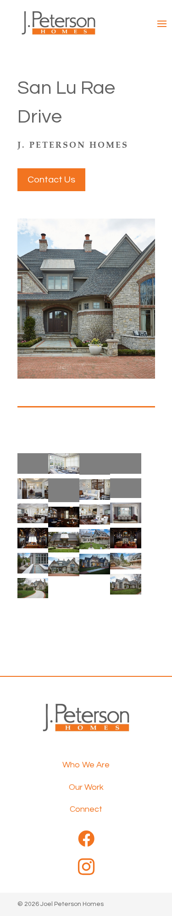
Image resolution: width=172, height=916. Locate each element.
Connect (86, 809)
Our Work (86, 787)
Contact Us (51, 179)
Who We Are (86, 765)
